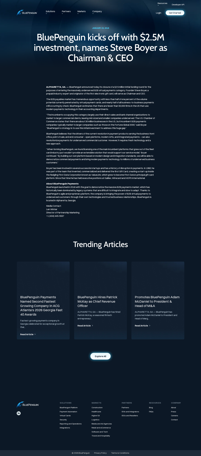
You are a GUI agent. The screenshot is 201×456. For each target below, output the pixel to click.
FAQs (151, 412)
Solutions (50, 11)
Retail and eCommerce (101, 428)
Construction (97, 407)
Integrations (65, 428)
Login (158, 12)
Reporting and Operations (71, 424)
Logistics (95, 420)
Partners (66, 11)
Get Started (175, 12)
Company (97, 11)
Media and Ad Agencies (102, 424)
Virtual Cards (65, 415)
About (173, 407)
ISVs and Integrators (130, 412)
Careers (174, 415)
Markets (81, 11)
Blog (151, 407)
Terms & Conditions (120, 453)
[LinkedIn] (19, 413)
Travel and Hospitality (101, 436)
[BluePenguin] (27, 13)
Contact (174, 420)
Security (63, 420)
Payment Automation (68, 412)
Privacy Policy (100, 453)
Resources (162, 3)
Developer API (178, 4)
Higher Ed (96, 415)
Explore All (100, 356)
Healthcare (96, 412)
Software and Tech (100, 432)
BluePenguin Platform (69, 407)
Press (173, 412)
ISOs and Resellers (130, 415)
